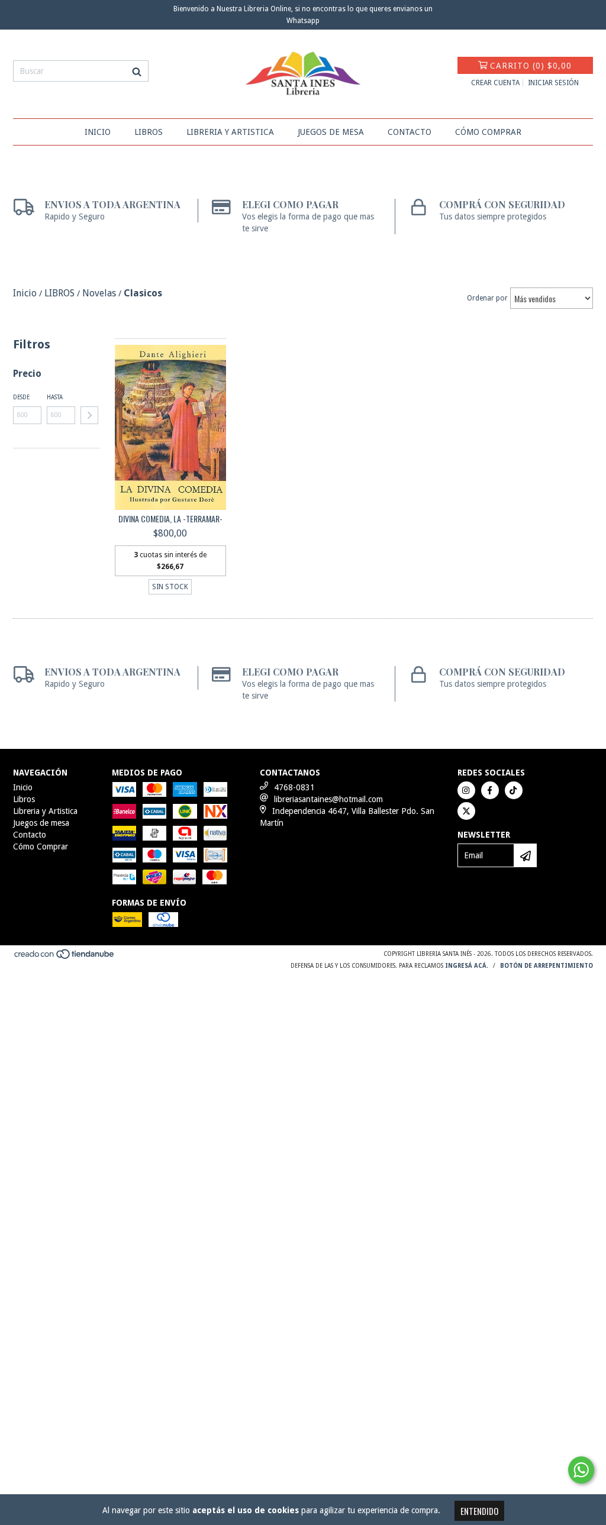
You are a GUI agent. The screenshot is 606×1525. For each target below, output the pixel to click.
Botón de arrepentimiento (546, 965)
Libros (148, 132)
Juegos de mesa (331, 132)
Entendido (479, 1510)
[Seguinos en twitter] (466, 811)
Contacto (409, 132)
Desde (21, 397)
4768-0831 (294, 787)
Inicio (98, 132)
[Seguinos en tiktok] (514, 790)
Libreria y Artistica (230, 132)
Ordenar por (487, 298)
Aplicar (89, 415)
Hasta (55, 397)
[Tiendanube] (65, 957)
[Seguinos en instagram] (466, 790)
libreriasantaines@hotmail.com (328, 799)
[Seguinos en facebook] (490, 790)
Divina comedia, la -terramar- (170, 519)
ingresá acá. (466, 965)
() (531, 65)
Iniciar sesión (553, 83)
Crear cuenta (495, 83)
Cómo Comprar (488, 132)
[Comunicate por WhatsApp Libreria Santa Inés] (581, 1470)
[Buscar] (137, 71)
